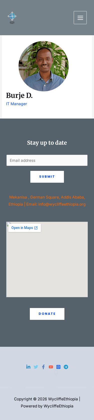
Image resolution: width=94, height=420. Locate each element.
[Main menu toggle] (80, 17)
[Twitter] (36, 367)
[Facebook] (43, 367)
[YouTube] (51, 367)
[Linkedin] (28, 367)
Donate (47, 314)
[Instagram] (58, 367)
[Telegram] (66, 367)
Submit (47, 176)
